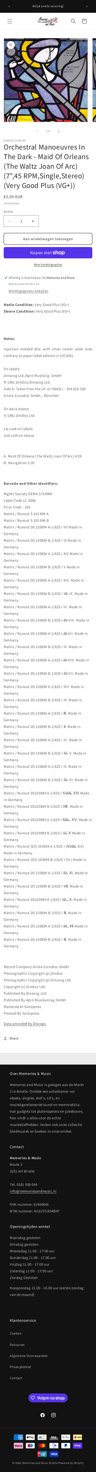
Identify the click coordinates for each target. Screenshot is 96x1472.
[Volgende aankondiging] (86, 6)
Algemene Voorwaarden (29, 1356)
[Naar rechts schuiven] (58, 131)
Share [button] (13, 1038)
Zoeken (16, 1333)
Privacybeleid (20, 1367)
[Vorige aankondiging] (9, 6)
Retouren (17, 1344)
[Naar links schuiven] (37, 131)
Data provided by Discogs (25, 1023)
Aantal (8, 211)
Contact (16, 1378)
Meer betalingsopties (48, 264)
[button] (9, 21)
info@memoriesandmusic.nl (33, 1191)
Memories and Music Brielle (40, 1463)
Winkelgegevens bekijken (28, 291)
